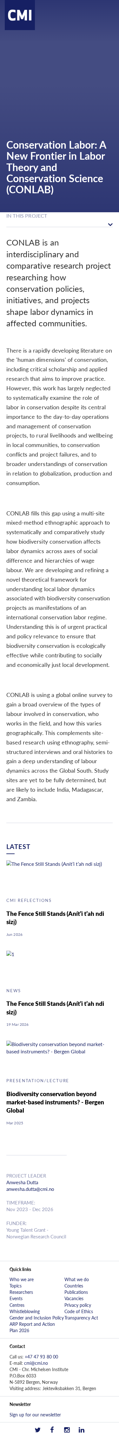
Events (16, 1298)
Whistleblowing (25, 1311)
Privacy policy (77, 1305)
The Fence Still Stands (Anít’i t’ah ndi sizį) (55, 917)
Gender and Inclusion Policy (37, 1317)
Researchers (21, 1292)
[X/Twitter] (37, 1429)
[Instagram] (67, 1429)
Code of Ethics (78, 1311)
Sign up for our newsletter (35, 1414)
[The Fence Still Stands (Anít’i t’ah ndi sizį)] (56, 877)
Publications (76, 1292)
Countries (73, 1285)
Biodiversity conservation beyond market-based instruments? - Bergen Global (55, 1101)
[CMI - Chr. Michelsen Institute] (20, 28)
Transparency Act (81, 1317)
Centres (17, 1305)
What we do (76, 1279)
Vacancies (73, 1298)
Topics (16, 1285)
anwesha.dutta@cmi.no (30, 1188)
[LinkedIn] (81, 1429)
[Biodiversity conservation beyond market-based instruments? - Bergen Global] (56, 1057)
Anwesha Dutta (22, 1182)
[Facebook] (52, 1429)
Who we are (22, 1279)
